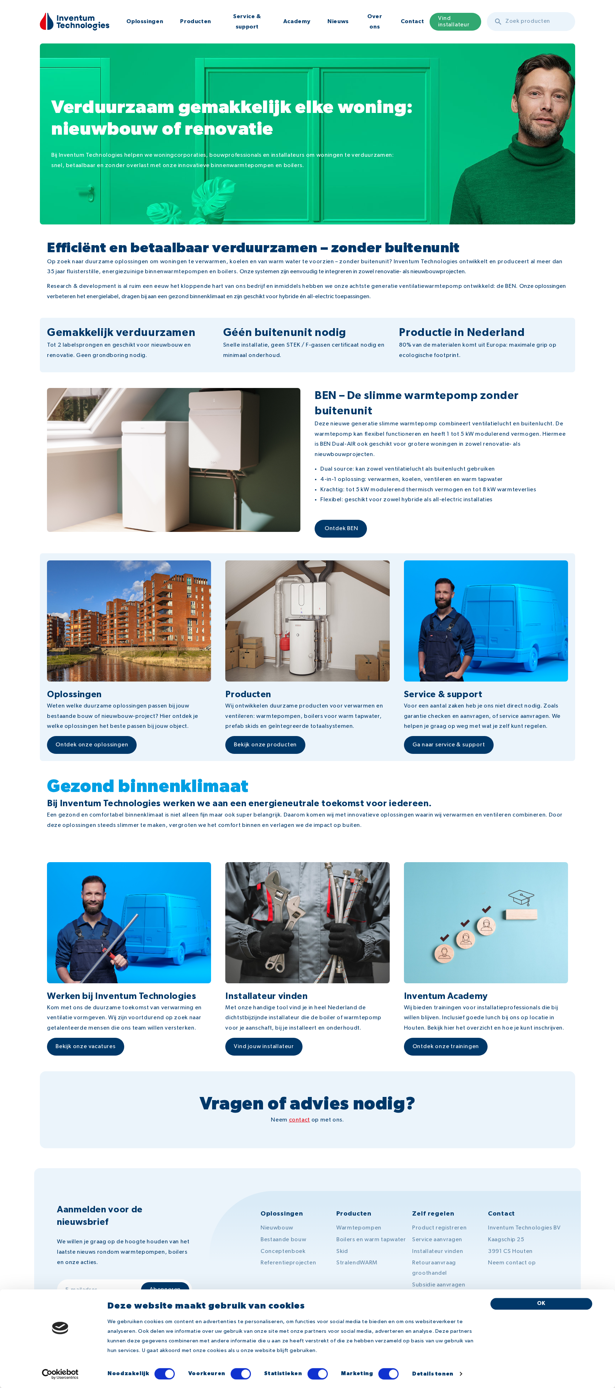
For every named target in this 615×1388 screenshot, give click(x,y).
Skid (342, 1251)
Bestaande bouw (283, 1240)
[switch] (241, 1373)
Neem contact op (512, 1263)
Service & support (247, 22)
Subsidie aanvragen (439, 1285)
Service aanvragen (437, 1240)
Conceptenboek (283, 1251)
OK (541, 1303)
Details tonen (432, 1374)
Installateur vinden (437, 1251)
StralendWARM (357, 1263)
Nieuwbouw (277, 1228)
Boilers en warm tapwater (371, 1240)
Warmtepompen (359, 1228)
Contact (412, 21)
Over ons (374, 22)
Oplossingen (144, 21)
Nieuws (338, 21)
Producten (195, 21)
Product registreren (439, 1228)
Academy (296, 21)
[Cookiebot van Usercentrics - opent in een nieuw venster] (60, 1374)
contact (299, 1120)
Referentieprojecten (288, 1263)
